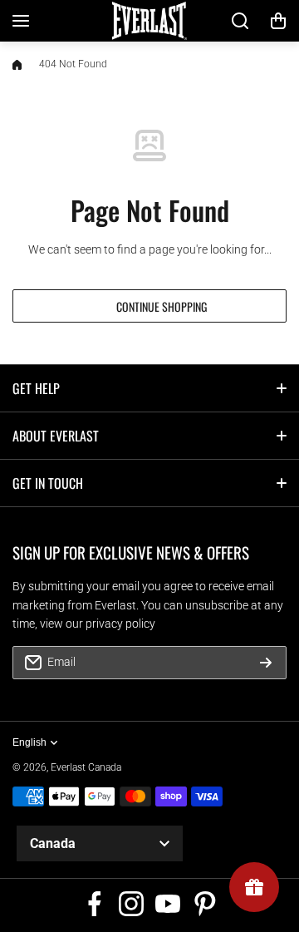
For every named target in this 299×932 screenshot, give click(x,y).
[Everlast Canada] (149, 21)
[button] (278, 20)
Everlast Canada (86, 767)
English (29, 742)
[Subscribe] (266, 662)
